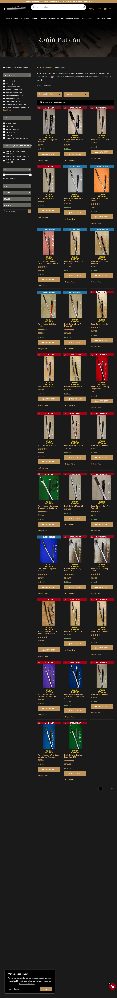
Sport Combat (87, 18)
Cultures (99, 18)
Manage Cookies (14, 989)
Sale (109, 18)
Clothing (43, 18)
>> (112, 788)
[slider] (4, 175)
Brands (105, 18)
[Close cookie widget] (46, 989)
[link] (52, 102)
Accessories (54, 18)
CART (108, 9)
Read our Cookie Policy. (27, 984)
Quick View (44, 160)
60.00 (5, 178)
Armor (26, 18)
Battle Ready (49, 108)
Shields (34, 18)
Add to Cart (49, 154)
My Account (96, 9)
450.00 (13, 178)
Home (38, 67)
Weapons (18, 18)
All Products (47, 67)
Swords (9, 18)
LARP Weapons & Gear (70, 18)
